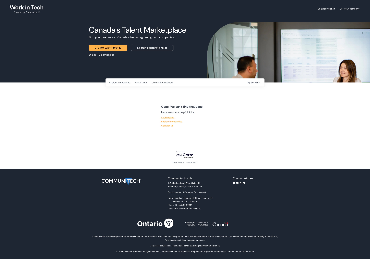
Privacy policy (178, 162)
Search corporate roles (152, 48)
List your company (349, 8)
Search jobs (167, 117)
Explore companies (171, 121)
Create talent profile (108, 47)
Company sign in (326, 8)
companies (119, 82)
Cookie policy (192, 162)
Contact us (167, 125)
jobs (141, 82)
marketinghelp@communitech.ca (205, 246)
